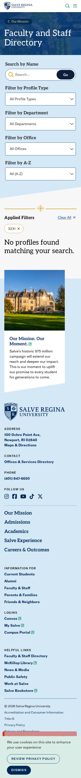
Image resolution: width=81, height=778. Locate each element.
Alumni (10, 581)
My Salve (12, 625)
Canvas (10, 618)
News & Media (16, 669)
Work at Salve (16, 683)
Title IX (9, 719)
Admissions (17, 522)
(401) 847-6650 (17, 478)
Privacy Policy (14, 725)
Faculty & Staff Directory (26, 656)
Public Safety (15, 676)
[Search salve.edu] (67, 6)
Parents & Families (20, 594)
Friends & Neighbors (22, 601)
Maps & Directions (20, 445)
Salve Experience (23, 540)
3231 (12, 228)
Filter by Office (20, 138)
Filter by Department (26, 113)
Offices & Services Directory (29, 461)
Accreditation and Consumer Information (34, 712)
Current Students (19, 574)
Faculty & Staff (17, 588)
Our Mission (20, 21)
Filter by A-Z (18, 163)
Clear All (64, 217)
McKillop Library (18, 662)
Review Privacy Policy (33, 759)
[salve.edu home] (18, 6)
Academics (16, 531)
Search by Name (21, 64)
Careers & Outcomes (26, 550)
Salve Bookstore (18, 690)
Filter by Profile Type (26, 88)
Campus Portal (17, 632)
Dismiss (19, 770)
